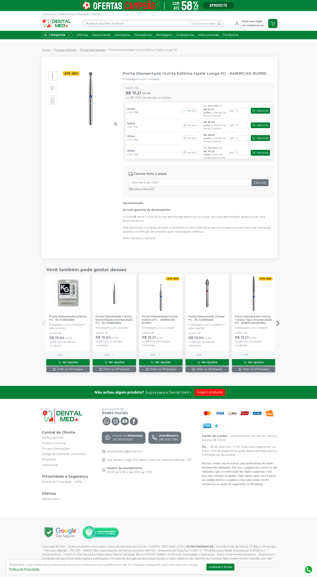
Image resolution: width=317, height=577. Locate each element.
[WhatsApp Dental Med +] (106, 421)
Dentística (122, 35)
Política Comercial (54, 443)
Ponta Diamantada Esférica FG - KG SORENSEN (68, 318)
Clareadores (143, 35)
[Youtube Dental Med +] (124, 421)
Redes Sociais (66, 14)
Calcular (260, 182)
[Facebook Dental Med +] (134, 421)
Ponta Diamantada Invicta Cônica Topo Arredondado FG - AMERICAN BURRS (253, 320)
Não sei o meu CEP (141, 188)
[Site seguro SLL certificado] (60, 532)
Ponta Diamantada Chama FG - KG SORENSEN (206, 318)
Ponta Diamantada (92, 50)
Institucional (49, 14)
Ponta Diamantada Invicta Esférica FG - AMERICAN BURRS (160, 320)
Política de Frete (53, 437)
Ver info (191, 110)
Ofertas (95, 14)
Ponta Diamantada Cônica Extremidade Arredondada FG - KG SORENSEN (114, 320)
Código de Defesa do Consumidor (64, 454)
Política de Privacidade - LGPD (62, 482)
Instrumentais (208, 35)
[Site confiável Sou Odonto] (100, 533)
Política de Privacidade (24, 569)
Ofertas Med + (51, 499)
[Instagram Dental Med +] (115, 421)
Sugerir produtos (210, 392)
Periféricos (230, 35)
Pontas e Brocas (65, 50)
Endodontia (185, 35)
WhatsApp (82, 14)
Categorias (57, 35)
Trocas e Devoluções (56, 448)
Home (46, 50)
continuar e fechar (220, 567)
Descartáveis (101, 35)
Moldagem (164, 35)
